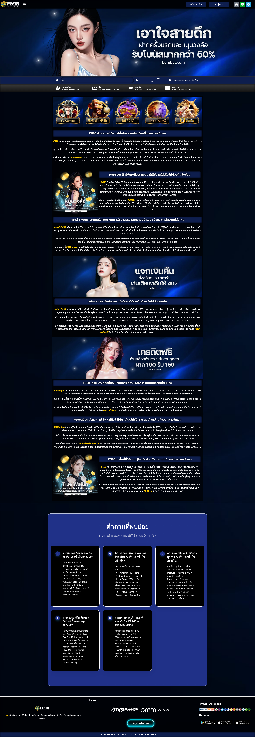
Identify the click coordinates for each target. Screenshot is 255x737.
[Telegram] (248, 4)
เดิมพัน (138, 87)
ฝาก (100, 87)
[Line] (242, 4)
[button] (24, 4)
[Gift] (236, 4)
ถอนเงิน (175, 87)
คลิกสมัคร (66, 87)
